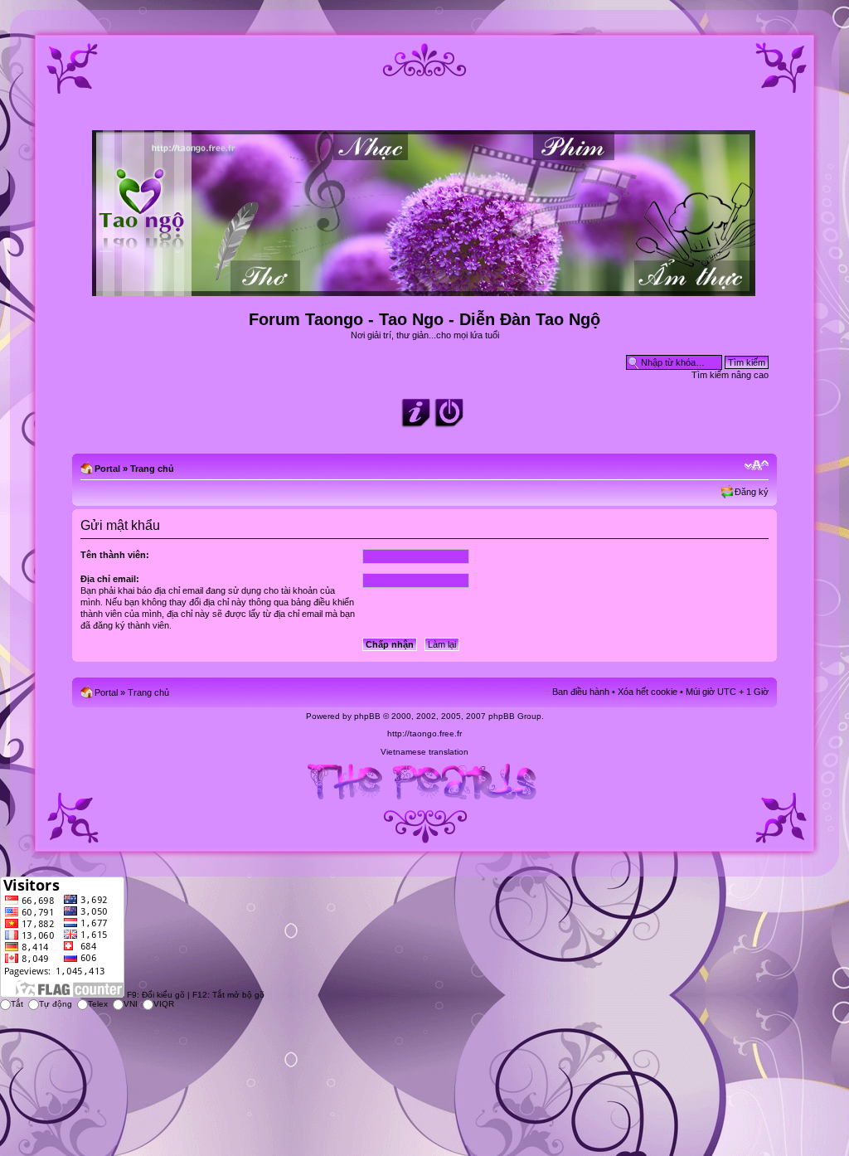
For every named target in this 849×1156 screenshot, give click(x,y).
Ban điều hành (580, 692)
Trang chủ (152, 469)
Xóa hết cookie (647, 692)
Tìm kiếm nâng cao (730, 375)
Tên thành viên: (114, 555)
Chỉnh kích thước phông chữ (757, 465)
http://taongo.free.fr (424, 733)
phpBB (367, 716)
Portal (107, 469)
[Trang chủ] (425, 289)
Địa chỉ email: (109, 579)
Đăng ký (752, 492)
